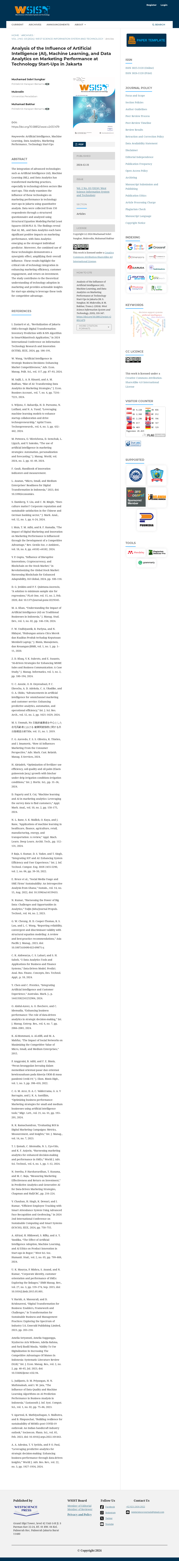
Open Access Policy (137, 170)
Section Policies (134, 102)
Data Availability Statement (141, 143)
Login (164, 5)
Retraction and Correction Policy (145, 136)
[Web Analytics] (133, 445)
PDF (81, 144)
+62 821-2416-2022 (135, 1506)
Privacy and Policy (79, 1514)
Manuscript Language (138, 216)
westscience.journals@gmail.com (147, 1512)
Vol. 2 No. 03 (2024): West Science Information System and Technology (57, 38)
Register (151, 5)
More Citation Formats (88, 327)
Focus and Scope (135, 95)
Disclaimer (132, 150)
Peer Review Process (138, 116)
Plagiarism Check (136, 209)
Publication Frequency (139, 164)
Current (17, 24)
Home (15, 35)
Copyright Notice (135, 223)
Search (159, 24)
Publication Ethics (136, 195)
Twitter (109, 1518)
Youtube (109, 1524)
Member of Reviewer (79, 1509)
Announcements (57, 24)
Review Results (134, 129)
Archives (35, 24)
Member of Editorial (79, 1505)
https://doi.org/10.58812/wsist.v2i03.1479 (35, 126)
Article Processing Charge (141, 202)
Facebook (110, 1506)
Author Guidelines (136, 109)
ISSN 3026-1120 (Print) (139, 73)
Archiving (131, 177)
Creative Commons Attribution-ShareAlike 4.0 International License (93, 257)
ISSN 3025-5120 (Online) (140, 68)
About (79, 24)
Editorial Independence (139, 157)
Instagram (110, 1512)
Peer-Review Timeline (138, 123)
